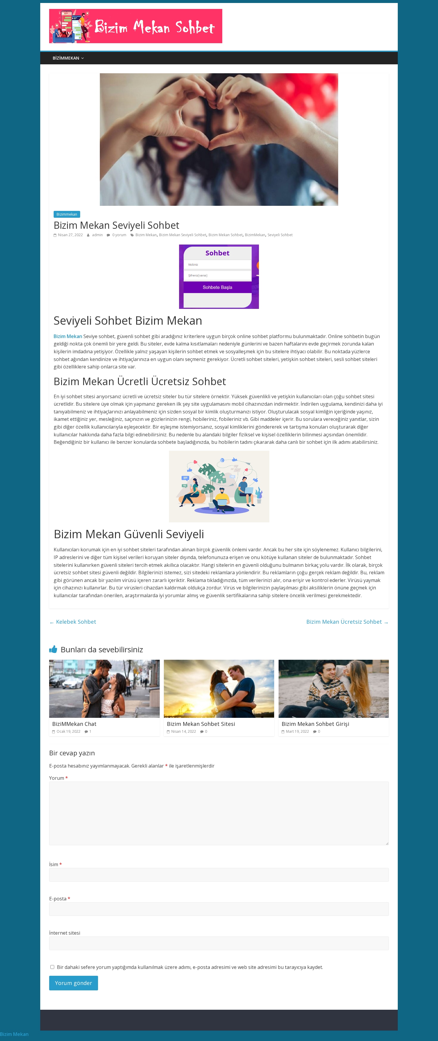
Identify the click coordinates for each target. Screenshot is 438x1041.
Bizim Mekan (146, 234)
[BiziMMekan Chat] (104, 663)
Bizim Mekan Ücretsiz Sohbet (347, 621)
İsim (55, 864)
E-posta (59, 898)
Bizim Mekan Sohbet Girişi (315, 723)
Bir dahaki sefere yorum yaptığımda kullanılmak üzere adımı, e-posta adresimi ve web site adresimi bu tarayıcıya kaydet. (190, 967)
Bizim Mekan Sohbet (226, 234)
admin (98, 234)
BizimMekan (255, 234)
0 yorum (118, 234)
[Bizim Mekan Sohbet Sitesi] (219, 663)
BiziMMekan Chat (74, 723)
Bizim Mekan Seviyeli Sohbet (182, 234)
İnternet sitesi (64, 933)
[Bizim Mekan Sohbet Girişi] (334, 663)
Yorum (58, 778)
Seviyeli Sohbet (280, 234)
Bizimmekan (66, 58)
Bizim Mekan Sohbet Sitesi (201, 723)
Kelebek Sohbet (72, 621)
